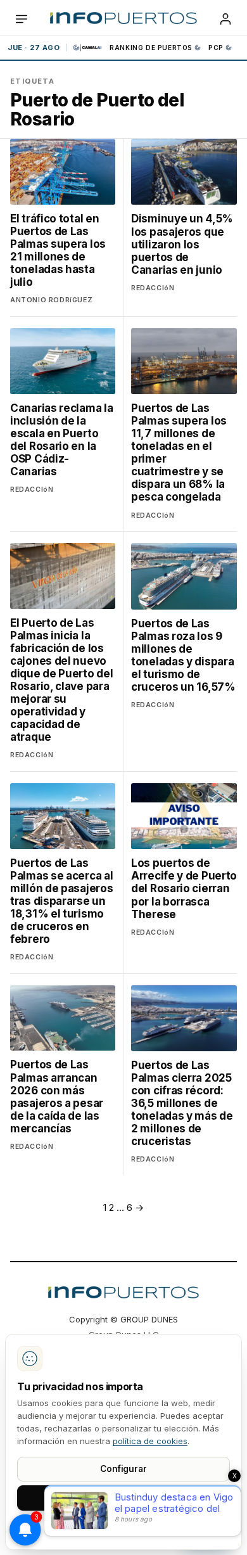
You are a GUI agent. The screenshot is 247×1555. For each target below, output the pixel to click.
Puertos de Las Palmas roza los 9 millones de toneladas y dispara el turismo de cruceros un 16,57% (183, 655)
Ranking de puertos (151, 47)
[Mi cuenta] (225, 19)
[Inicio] (123, 19)
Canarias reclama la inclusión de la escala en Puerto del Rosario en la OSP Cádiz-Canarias (61, 440)
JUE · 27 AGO (34, 47)
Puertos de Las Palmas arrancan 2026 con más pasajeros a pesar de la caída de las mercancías (56, 1096)
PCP (216, 47)
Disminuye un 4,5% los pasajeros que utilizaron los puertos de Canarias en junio (182, 244)
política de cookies (150, 1441)
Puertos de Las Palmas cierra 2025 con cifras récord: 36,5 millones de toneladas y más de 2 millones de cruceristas (182, 1103)
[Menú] (21, 19)
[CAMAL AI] (88, 47)
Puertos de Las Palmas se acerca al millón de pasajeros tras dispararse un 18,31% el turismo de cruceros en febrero (61, 901)
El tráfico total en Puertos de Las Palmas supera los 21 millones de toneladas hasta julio (58, 250)
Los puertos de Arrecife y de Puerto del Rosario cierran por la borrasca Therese (184, 888)
